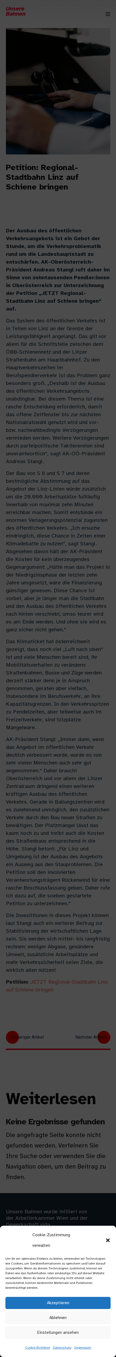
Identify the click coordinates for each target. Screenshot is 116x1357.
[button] (108, 1240)
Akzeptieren (58, 1302)
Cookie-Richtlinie (37, 1347)
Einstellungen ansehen (58, 1332)
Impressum (82, 1347)
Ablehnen (58, 1317)
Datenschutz (62, 1347)
